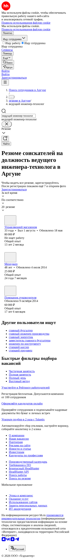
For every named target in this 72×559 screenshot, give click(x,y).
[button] (5, 71)
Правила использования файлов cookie (25, 29)
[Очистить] (6, 124)
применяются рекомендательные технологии (32, 517)
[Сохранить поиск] (5, 139)
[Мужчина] (10, 220)
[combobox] (18, 116)
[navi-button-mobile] (5, 82)
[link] (7, 62)
